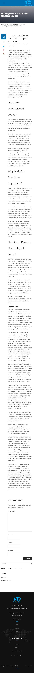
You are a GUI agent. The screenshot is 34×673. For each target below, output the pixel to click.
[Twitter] (3, 46)
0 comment (12, 46)
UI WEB (17, 668)
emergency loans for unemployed (19, 43)
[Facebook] (4, 42)
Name (10, 535)
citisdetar (14, 41)
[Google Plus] (3, 50)
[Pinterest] (3, 54)
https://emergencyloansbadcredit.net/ (19, 63)
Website (10, 550)
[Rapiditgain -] (28, 3)
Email (10, 542)
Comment (11, 511)
